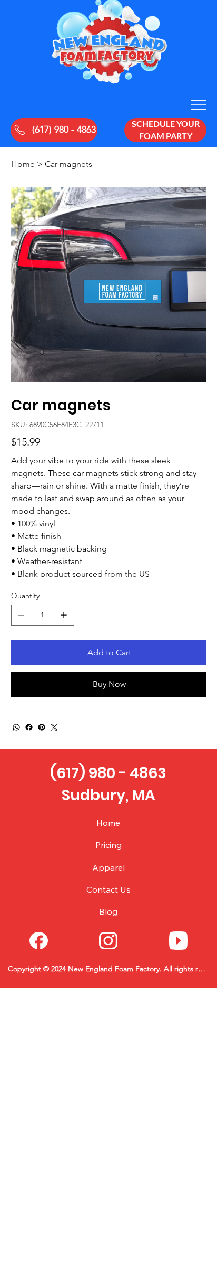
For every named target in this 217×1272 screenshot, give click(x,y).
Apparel (108, 867)
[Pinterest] (41, 727)
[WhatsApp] (16, 727)
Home (108, 823)
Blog (108, 911)
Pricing (108, 845)
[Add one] (63, 615)
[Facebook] (29, 727)
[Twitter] (54, 727)
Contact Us (108, 889)
